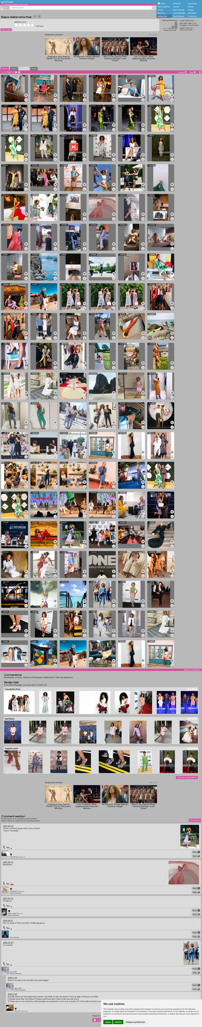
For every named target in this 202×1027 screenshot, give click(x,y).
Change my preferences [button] (135, 1022)
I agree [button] (108, 1022)
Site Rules (177, 3)
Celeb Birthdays (179, 13)
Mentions (161, 13)
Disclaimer (192, 13)
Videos (160, 10)
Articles (176, 6)
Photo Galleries (164, 6)
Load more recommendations (187, 777)
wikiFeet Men (162, 16)
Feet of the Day (179, 10)
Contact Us (192, 16)
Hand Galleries (178, 16)
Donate (191, 6)
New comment (195, 820)
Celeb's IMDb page (187, 20)
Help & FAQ (192, 3)
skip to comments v (192, 670)
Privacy (191, 10)
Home (163, 3)
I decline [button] (118, 1022)
